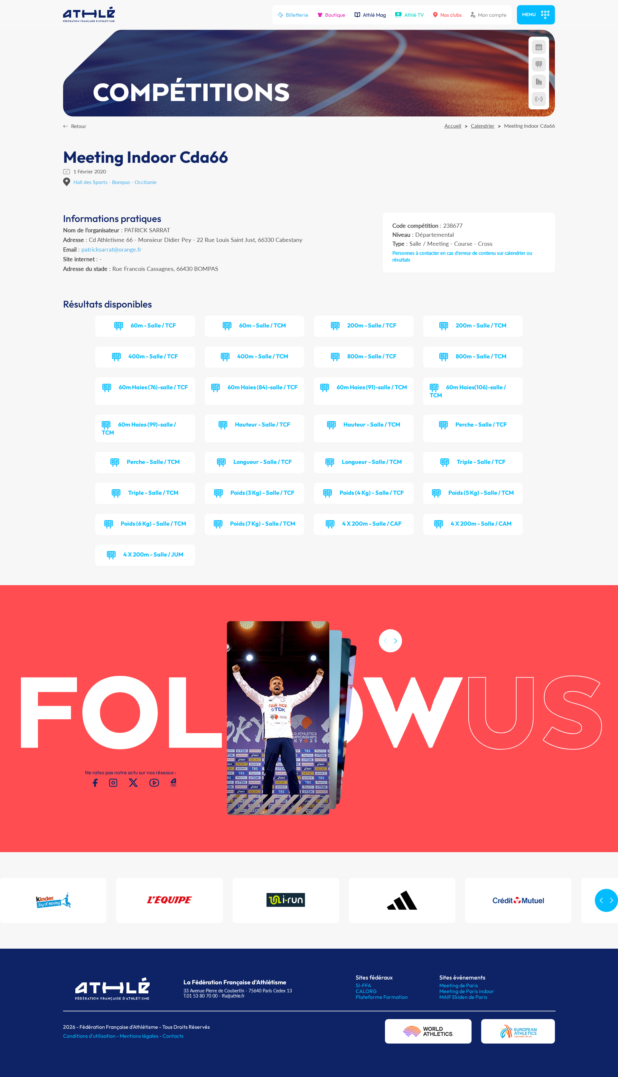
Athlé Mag (374, 15)
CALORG (366, 991)
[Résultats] (539, 64)
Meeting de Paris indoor (466, 991)
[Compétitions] (539, 47)
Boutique (335, 15)
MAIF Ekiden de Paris (463, 997)
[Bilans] (539, 82)
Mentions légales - (141, 1036)
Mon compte (492, 15)
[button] (395, 641)
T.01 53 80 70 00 (200, 996)
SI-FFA (363, 985)
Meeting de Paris (458, 985)
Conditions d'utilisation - (91, 1036)
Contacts (173, 1036)
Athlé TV (414, 15)
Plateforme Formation (382, 997)
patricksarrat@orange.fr (111, 249)
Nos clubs (451, 15)
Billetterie (297, 15)
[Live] (539, 99)
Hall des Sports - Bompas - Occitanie (114, 182)
